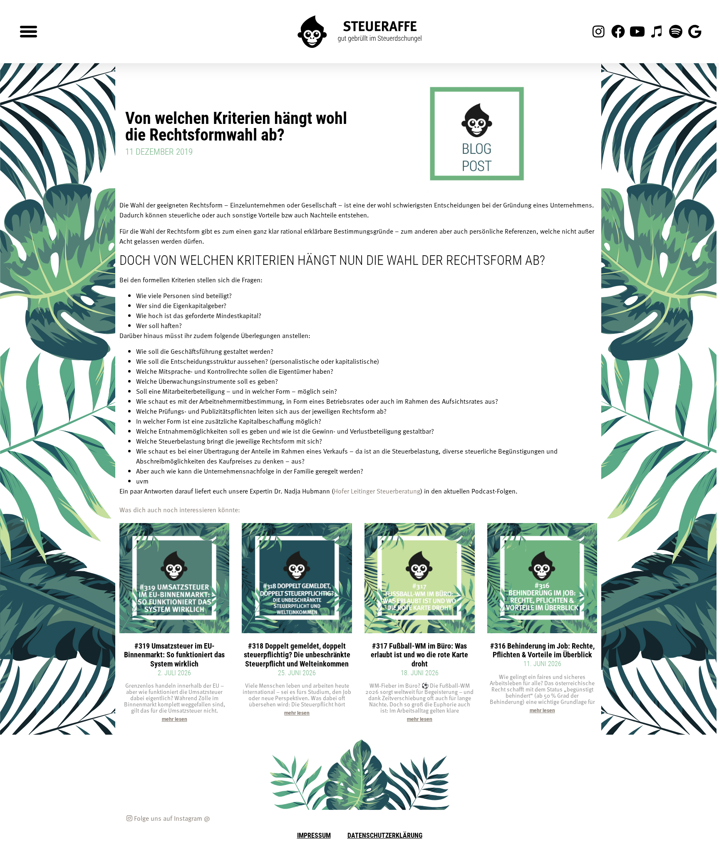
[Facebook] (617, 31)
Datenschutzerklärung (384, 835)
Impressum (314, 835)
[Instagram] (598, 31)
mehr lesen (174, 719)
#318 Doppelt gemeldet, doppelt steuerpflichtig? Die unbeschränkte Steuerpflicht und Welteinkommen (297, 655)
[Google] (694, 31)
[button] (29, 31)
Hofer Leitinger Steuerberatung (377, 491)
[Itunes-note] (656, 31)
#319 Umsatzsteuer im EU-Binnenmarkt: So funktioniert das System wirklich (174, 655)
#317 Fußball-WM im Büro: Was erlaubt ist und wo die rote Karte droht (419, 655)
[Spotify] (675, 31)
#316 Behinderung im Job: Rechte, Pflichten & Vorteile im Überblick (542, 650)
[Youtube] (637, 31)
